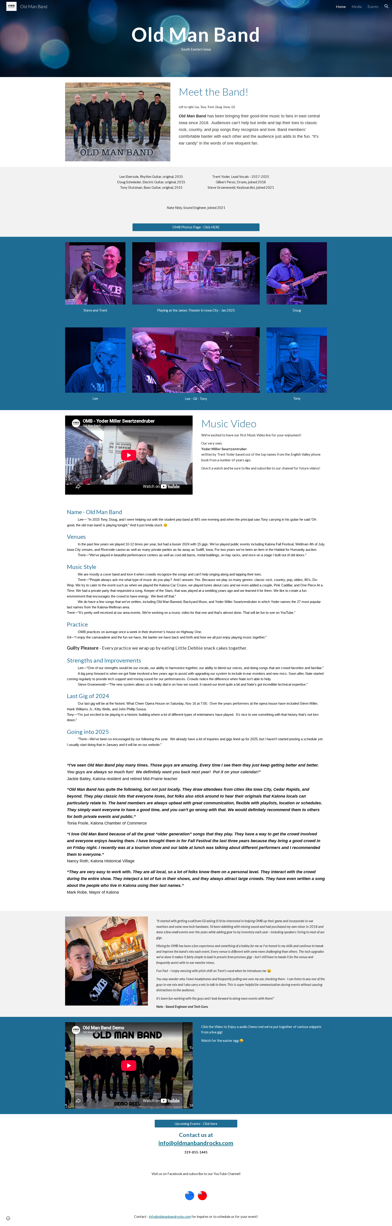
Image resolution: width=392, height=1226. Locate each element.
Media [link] (357, 6)
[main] (196, 38)
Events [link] (373, 6)
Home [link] (341, 6)
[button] (386, 6)
